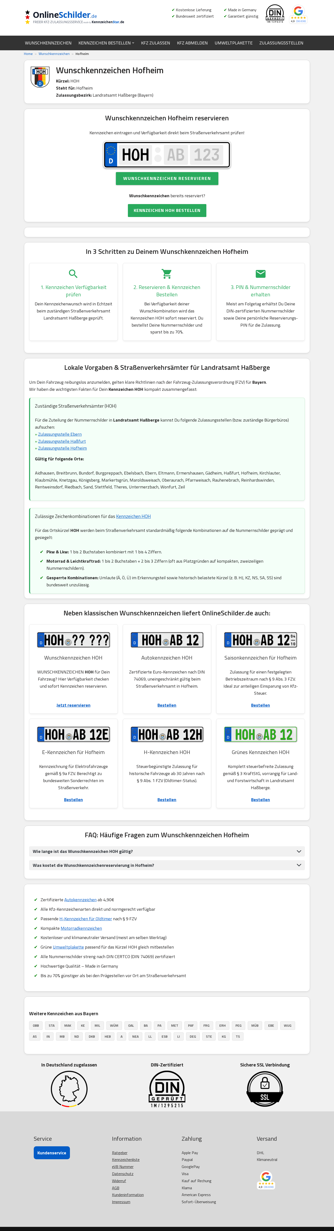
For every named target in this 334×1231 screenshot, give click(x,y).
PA (159, 1025)
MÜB (254, 1025)
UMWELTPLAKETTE (234, 43)
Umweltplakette (68, 947)
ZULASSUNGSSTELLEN (281, 43)
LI (178, 1036)
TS (238, 1036)
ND (76, 1036)
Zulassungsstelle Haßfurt (62, 441)
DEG (193, 1036)
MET (174, 1025)
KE (83, 1025)
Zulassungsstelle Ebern (60, 434)
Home (28, 53)
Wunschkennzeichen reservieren (167, 178)
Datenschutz (123, 1174)
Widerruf (119, 1181)
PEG (238, 1025)
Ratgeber (119, 1153)
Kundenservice (51, 1152)
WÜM (114, 1025)
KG (224, 1036)
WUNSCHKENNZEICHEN (48, 43)
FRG (206, 1025)
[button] (133, 43)
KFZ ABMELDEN (192, 43)
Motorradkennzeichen (81, 928)
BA (146, 1025)
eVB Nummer (123, 1166)
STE (209, 1036)
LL (150, 1036)
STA (52, 1025)
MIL (97, 1025)
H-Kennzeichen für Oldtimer (85, 918)
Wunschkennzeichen (54, 53)
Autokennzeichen (80, 899)
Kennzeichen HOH (133, 516)
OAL (131, 1025)
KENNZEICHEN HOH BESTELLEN (167, 210)
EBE (271, 1025)
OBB (36, 1025)
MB (62, 1036)
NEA (135, 1036)
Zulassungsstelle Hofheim (62, 448)
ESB (164, 1036)
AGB (115, 1188)
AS (35, 1036)
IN (48, 1036)
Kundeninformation (128, 1195)
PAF (191, 1025)
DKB (92, 1036)
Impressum (121, 1202)
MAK (67, 1025)
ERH (222, 1025)
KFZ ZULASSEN (155, 43)
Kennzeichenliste (126, 1159)
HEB (108, 1036)
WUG (287, 1025)
